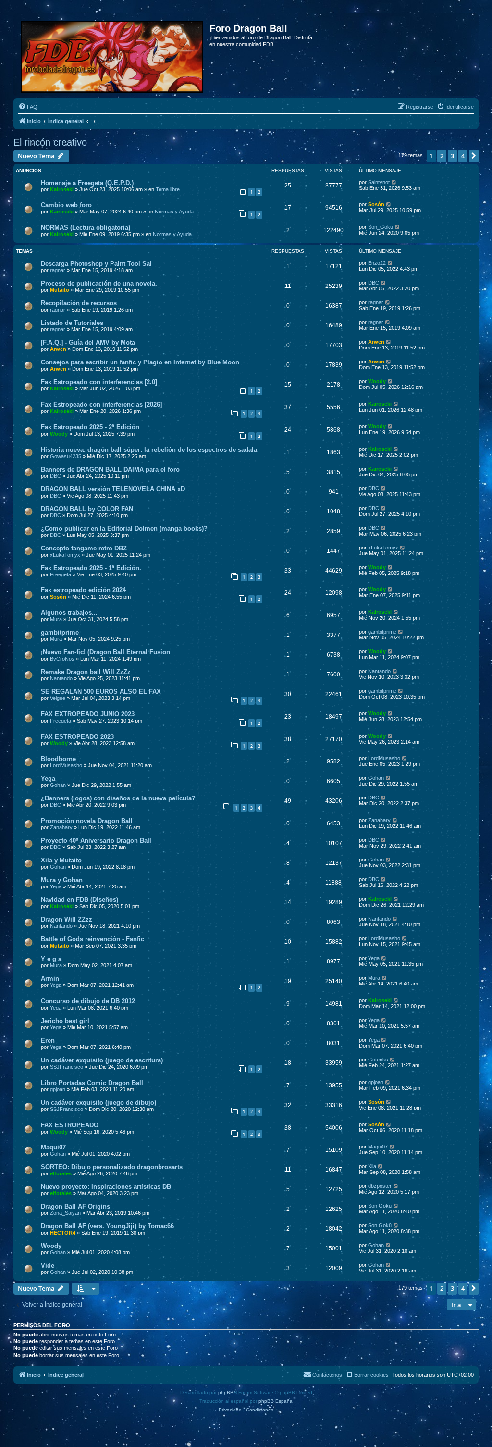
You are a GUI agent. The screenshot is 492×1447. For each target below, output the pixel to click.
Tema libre (168, 189)
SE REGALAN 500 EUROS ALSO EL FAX (101, 691)
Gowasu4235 (65, 456)
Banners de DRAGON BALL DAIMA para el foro (110, 469)
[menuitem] (27, 106)
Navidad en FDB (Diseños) (79, 899)
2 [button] (441, 155)
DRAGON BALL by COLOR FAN (87, 508)
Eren (48, 1040)
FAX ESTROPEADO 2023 (77, 736)
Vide (47, 1265)
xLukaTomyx (65, 555)
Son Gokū (380, 1206)
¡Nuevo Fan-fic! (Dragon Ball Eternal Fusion (105, 652)
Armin (50, 978)
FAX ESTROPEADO (69, 1125)
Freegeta (60, 574)
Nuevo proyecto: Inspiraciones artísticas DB (106, 1186)
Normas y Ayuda (174, 211)
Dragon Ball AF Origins (75, 1206)
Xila (372, 1166)
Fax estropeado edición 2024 (83, 590)
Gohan (58, 785)
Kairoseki (62, 189)
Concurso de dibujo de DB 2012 (88, 1001)
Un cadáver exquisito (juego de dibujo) (98, 1102)
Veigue (57, 698)
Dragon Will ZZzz (66, 919)
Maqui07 (53, 1147)
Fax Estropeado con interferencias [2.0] (99, 382)
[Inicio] (112, 55)
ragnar (57, 270)
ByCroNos (62, 658)
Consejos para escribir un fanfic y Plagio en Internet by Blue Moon (140, 362)
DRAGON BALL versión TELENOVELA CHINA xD (113, 489)
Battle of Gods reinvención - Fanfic (92, 939)
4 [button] (463, 155)
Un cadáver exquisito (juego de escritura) (102, 1060)
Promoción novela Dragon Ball (87, 820)
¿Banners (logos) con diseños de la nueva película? (118, 798)
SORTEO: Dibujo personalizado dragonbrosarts (112, 1167)
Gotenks (378, 1059)
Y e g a (51, 958)
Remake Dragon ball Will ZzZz (86, 671)
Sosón (376, 204)
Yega (48, 778)
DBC (373, 283)
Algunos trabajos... (69, 612)
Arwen (58, 349)
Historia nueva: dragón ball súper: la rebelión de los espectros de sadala (149, 449)
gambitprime (60, 632)
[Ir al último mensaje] (394, 182)
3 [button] (452, 155)
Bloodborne (58, 758)
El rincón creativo (50, 142)
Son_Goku (380, 227)
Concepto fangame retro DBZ (84, 548)
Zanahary (61, 827)
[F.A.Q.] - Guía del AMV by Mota (88, 342)
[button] (474, 156)
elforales (61, 1173)
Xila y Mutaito (61, 860)
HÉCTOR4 (62, 1232)
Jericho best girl (65, 1020)
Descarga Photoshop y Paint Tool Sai (96, 263)
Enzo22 (377, 263)
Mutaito (59, 290)
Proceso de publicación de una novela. (99, 283)
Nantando (61, 678)
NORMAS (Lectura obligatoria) (85, 227)
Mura (56, 619)
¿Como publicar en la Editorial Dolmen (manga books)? (124, 528)
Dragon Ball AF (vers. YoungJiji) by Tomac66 (107, 1226)
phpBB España (275, 1401)
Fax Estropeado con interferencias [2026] (101, 404)
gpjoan (57, 1089)
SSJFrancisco (66, 1067)
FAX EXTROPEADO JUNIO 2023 (88, 714)
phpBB (226, 1392)
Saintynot (379, 182)
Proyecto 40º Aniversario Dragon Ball (96, 840)
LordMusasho (66, 765)
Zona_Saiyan (65, 1213)
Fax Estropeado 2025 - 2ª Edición (90, 427)
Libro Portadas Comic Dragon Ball (92, 1082)
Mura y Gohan (62, 880)
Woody (377, 381)
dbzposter (380, 1186)
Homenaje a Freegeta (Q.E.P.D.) (87, 183)
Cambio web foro (66, 205)
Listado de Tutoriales (72, 322)
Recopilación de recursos (79, 303)
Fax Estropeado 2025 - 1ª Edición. (91, 568)
